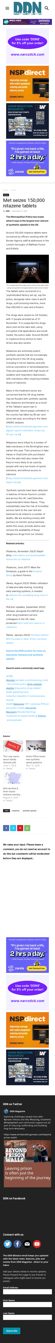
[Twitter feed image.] (27, 1163)
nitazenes (15, 810)
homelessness (37, 696)
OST (27, 703)
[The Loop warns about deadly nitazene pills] (13, 746)
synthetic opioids (29, 810)
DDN (8, 211)
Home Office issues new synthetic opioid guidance (35, 759)
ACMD (9, 676)
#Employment (11, 1122)
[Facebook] (6, 828)
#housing (34, 1119)
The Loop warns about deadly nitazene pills (11, 759)
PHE (43, 703)
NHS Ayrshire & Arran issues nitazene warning (11, 791)
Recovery (11, 711)
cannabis (20, 680)
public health (18, 707)
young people (14, 720)
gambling (18, 692)
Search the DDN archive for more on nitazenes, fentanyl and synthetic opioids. (26, 654)
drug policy (21, 688)
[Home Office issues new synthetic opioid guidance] (36, 746)
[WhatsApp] (27, 828)
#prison (8, 1119)
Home (5, 190)
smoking (32, 715)
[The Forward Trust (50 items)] (6, 720)
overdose (35, 703)
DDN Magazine (17, 1111)
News (13, 190)
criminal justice (18, 684)
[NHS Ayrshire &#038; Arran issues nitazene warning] (13, 778)
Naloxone (18, 703)
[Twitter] (13, 828)
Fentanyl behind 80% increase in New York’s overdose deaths (27, 638)
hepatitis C (23, 696)
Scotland (22, 715)
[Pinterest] (20, 828)
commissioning (33, 680)
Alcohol (10, 680)
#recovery (20, 1128)
